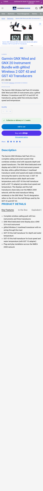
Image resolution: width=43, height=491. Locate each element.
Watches (34, 14)
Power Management (23, 14)
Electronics (11, 14)
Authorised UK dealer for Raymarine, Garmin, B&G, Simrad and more (22, 2)
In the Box (22, 210)
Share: (4, 141)
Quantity (4, 107)
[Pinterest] (14, 141)
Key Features (8, 210)
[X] (11, 141)
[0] (39, 8)
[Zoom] (40, 23)
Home (3, 14)
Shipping (11, 83)
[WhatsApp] (17, 141)
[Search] (36, 8)
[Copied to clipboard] (20, 141)
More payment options (21, 137)
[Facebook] (8, 141)
